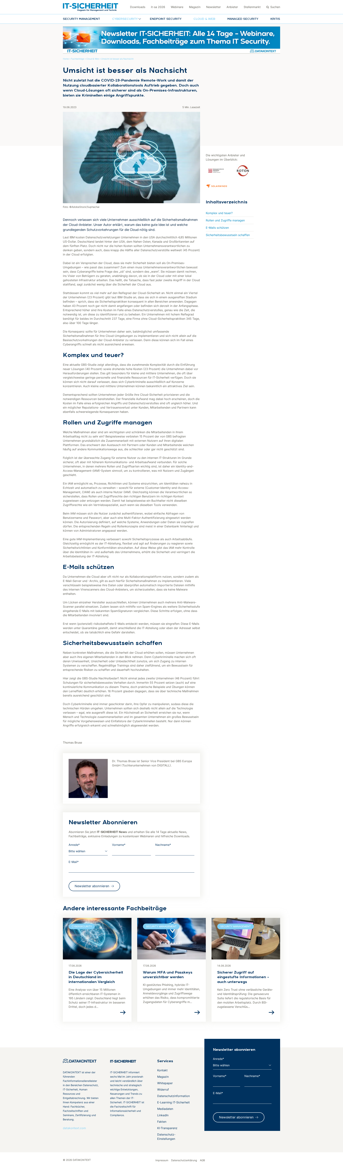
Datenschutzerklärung (184, 1160)
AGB (202, 1160)
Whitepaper (165, 1083)
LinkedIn (162, 1115)
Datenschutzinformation (173, 1096)
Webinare (177, 7)
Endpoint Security (166, 19)
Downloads (137, 7)
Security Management (81, 19)
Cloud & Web (204, 19)
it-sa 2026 (158, 7)
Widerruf (163, 1089)
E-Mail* (74, 862)
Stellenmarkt (252, 7)
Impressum (161, 1160)
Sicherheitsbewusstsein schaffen (228, 235)
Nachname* (163, 845)
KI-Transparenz (167, 1128)
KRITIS (275, 19)
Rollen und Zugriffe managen (225, 220)
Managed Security (242, 19)
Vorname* (118, 845)
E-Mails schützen (217, 227)
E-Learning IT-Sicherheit (173, 1102)
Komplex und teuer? (219, 213)
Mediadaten (165, 1109)
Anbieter (232, 7)
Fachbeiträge (77, 58)
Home (66, 58)
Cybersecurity (82, 926)
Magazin (194, 7)
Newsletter (213, 7)
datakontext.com (74, 1128)
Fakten (161, 1121)
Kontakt (162, 1070)
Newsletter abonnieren (92, 886)
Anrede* (74, 845)
